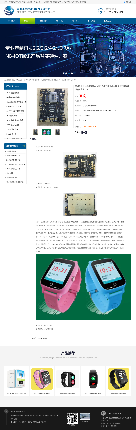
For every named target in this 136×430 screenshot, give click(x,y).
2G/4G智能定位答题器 (14, 120)
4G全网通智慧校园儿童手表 (14, 182)
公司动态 (75, 21)
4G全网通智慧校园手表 (33, 393)
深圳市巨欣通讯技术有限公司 (47, 415)
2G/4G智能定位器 (13, 93)
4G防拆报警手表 (10, 151)
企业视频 (43, 21)
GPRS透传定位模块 (13, 106)
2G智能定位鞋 (11, 116)
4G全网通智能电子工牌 (13, 169)
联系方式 (107, 21)
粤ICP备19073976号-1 (31, 415)
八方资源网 (22, 422)
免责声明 (29, 422)
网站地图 (44, 422)
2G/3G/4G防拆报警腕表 (15, 111)
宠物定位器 (9, 173)
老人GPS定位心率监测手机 (16, 102)
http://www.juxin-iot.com (39, 338)
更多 (23, 146)
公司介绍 (59, 21)
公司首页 (11, 21)
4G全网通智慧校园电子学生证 (15, 164)
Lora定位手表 (11, 134)
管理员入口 (36, 422)
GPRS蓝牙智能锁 (12, 125)
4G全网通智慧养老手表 (13, 160)
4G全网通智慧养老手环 (13, 177)
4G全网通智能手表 (13, 97)
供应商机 (27, 21)
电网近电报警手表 (13, 129)
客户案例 (91, 21)
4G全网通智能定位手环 (13, 155)
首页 (13, 80)
